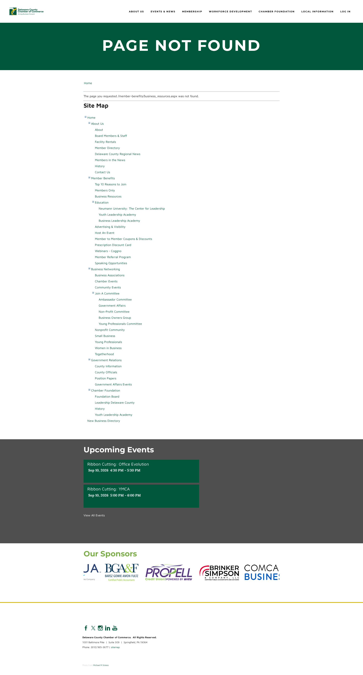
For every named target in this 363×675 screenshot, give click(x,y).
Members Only (105, 190)
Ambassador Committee (115, 299)
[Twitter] (93, 628)
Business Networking (105, 269)
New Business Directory (103, 420)
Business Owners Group (115, 317)
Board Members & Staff (111, 135)
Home (88, 83)
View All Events (94, 515)
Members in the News (110, 160)
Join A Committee (107, 293)
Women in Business (108, 348)
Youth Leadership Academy (117, 214)
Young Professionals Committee (120, 323)
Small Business (105, 336)
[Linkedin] (107, 628)
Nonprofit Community (110, 329)
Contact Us (102, 172)
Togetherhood (104, 354)
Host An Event (104, 232)
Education (102, 202)
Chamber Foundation (277, 11)
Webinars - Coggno (108, 251)
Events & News (163, 11)
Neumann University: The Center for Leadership (132, 208)
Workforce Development (230, 11)
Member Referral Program (113, 257)
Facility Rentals (105, 141)
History (100, 166)
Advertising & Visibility (110, 226)
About (99, 129)
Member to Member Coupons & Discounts (123, 238)
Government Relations (106, 360)
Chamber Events (106, 281)
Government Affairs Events (113, 384)
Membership (192, 11)
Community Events (108, 287)
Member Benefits (103, 178)
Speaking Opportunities (111, 263)
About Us (136, 11)
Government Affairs (112, 305)
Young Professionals (108, 342)
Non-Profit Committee (114, 311)
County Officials (106, 372)
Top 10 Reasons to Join (110, 184)
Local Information (317, 11)
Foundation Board (107, 396)
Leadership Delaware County (115, 402)
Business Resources (108, 196)
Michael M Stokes (101, 665)
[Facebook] (86, 628)
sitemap (115, 647)
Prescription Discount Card (113, 245)
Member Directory (107, 148)
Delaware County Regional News (117, 154)
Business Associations (109, 275)
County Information (108, 366)
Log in (345, 11)
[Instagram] (100, 628)
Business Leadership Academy (119, 220)
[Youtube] (114, 628)
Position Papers (105, 378)
